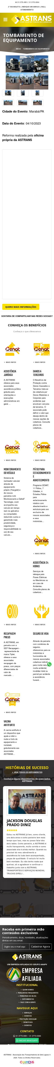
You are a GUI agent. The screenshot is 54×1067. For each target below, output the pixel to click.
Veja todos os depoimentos (28, 772)
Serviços (28, 1013)
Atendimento (27, 10)
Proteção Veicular (27, 1019)
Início (18, 49)
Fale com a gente (28, 1002)
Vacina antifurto (9, 723)
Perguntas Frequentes (27, 993)
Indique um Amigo (30, 7)
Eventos (28, 1016)
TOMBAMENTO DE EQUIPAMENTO (36, 49)
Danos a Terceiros (38, 373)
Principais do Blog (27, 996)
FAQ (43, 7)
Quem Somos (28, 990)
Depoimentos (28, 999)
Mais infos (10, 362)
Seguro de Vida (41, 633)
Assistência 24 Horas (40, 564)
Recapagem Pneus (10, 635)
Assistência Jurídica (10, 373)
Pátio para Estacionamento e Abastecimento (42, 475)
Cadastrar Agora (40, 946)
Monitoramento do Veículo (12, 471)
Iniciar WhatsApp (28, 1040)
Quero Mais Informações (20, 306)
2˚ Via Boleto (14, 7)
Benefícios (28, 1022)
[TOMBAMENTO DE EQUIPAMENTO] (27, 72)
